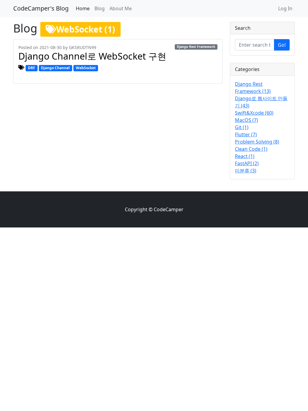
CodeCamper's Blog (41, 8)
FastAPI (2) (247, 163)
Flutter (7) (246, 134)
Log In (285, 8)
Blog (99, 8)
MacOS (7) (246, 120)
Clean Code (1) (251, 149)
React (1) (244, 156)
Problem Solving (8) (257, 141)
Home (83, 8)
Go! (282, 45)
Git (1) (241, 127)
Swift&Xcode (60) (254, 113)
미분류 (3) (245, 170)
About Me (120, 8)
